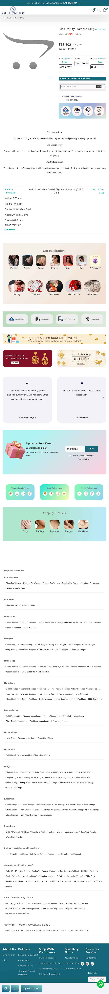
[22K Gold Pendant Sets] (51, 493)
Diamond (97, 60)
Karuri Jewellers (76, 97)
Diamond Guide (101, 60)
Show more (9, 230)
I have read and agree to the (83, 457)
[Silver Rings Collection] (92, 493)
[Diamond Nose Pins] (30, 493)
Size (64, 60)
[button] (5, 396)
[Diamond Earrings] (17, 493)
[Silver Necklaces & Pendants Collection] (98, 493)
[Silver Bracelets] (79, 493)
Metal (77, 59)
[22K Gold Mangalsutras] (64, 493)
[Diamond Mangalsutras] (23, 493)
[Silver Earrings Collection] (86, 493)
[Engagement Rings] (11, 493)
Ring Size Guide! (66, 60)
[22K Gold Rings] (45, 493)
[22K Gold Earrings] (58, 493)
